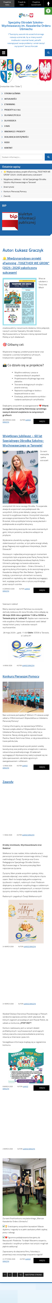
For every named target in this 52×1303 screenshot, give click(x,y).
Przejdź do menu (7, 3)
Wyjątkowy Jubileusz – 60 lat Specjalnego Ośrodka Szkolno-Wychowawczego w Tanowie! (25, 181)
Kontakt (8, 147)
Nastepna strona (33, 1274)
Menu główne (3, 52)
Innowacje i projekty (14, 131)
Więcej (39, 422)
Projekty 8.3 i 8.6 (12, 109)
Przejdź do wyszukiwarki (36, 3)
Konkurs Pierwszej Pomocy (15, 191)
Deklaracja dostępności (16, 137)
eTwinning (9, 104)
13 (19, 1274)
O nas (7, 126)
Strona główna (12, 93)
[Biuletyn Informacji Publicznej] (19, 230)
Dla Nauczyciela (12, 115)
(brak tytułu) (9, 186)
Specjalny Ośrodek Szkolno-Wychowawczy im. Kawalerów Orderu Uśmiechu (26, 25)
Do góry (48, 3)
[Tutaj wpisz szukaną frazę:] (21, 157)
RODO (7, 142)
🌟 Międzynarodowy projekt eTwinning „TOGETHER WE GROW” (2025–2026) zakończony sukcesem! (27, 173)
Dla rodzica (10, 120)
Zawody (7, 196)
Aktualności (10, 98)
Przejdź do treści (21, 3)
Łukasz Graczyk (28, 666)
